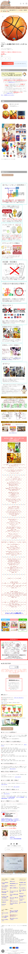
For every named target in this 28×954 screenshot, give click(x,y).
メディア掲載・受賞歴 (9, 820)
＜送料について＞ (10, 93)
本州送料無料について (14, 883)
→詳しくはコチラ (4, 703)
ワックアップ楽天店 (12, 821)
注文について (12, 881)
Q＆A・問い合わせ (5, 899)
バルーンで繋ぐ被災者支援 (15, 838)
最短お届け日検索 (7, 728)
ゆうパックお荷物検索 (20, 797)
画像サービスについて (14, 900)
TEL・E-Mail (3, 812)
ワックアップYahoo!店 (5, 821)
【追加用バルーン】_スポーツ (9, 94)
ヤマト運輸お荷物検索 (11, 797)
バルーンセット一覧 (11, 7)
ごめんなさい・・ (17, 820)
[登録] (21, 849)
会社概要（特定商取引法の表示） (6, 818)
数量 (2, 56)
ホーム (2, 94)
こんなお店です (15, 818)
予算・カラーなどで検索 (18, 8)
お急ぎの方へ (4, 894)
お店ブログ (12, 837)
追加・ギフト (25, 7)
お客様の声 (3, 820)
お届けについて (13, 885)
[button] (20, 3)
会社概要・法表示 (23, 882)
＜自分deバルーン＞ (11, 82)
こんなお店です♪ (23, 887)
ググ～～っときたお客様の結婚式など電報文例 (14, 911)
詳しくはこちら (14, 676)
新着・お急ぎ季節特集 (3, 8)
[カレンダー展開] (2, 951)
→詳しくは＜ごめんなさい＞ (19, 697)
